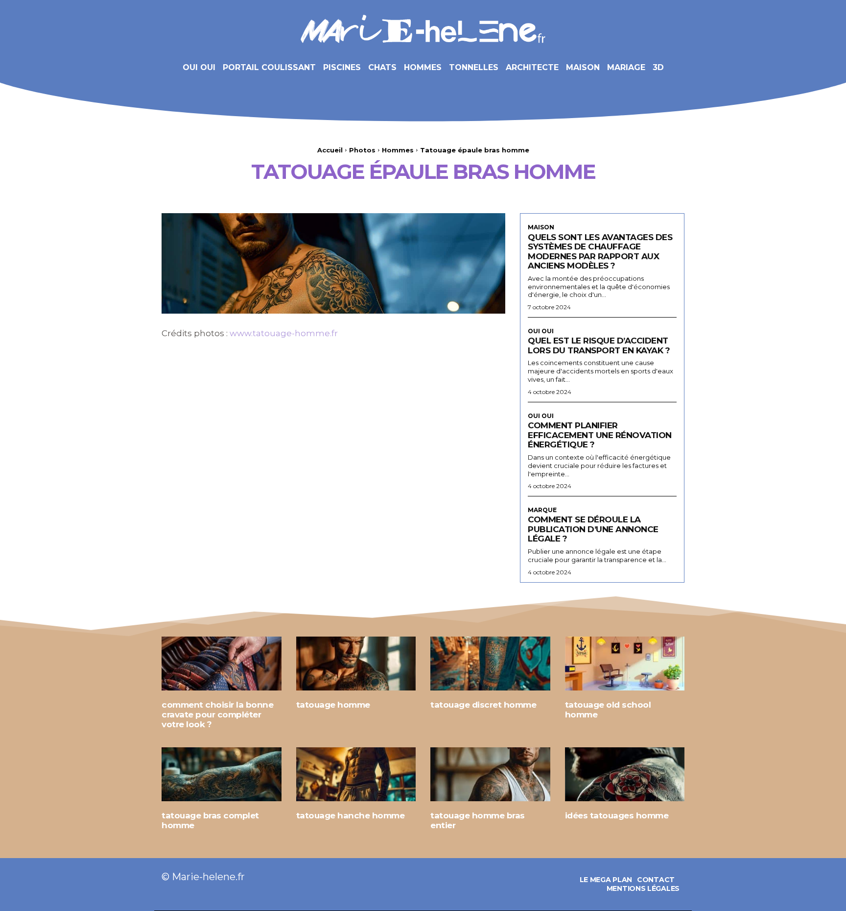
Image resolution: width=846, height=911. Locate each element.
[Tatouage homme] (356, 663)
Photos (362, 150)
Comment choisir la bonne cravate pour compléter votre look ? (217, 714)
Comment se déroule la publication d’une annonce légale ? (593, 529)
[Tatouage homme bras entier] (490, 774)
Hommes (398, 150)
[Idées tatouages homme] (625, 774)
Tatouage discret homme (483, 705)
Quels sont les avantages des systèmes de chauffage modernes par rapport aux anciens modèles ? (600, 251)
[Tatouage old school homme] (625, 663)
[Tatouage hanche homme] (356, 774)
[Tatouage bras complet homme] (222, 774)
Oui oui (541, 331)
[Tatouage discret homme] (490, 663)
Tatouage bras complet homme (210, 820)
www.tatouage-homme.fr (284, 333)
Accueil (330, 150)
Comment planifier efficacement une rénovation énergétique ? (600, 434)
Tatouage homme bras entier (477, 820)
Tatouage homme (333, 705)
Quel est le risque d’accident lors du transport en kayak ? (599, 345)
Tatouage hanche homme (350, 815)
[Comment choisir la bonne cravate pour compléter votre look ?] (222, 663)
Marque (542, 510)
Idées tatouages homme (617, 815)
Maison (541, 227)
